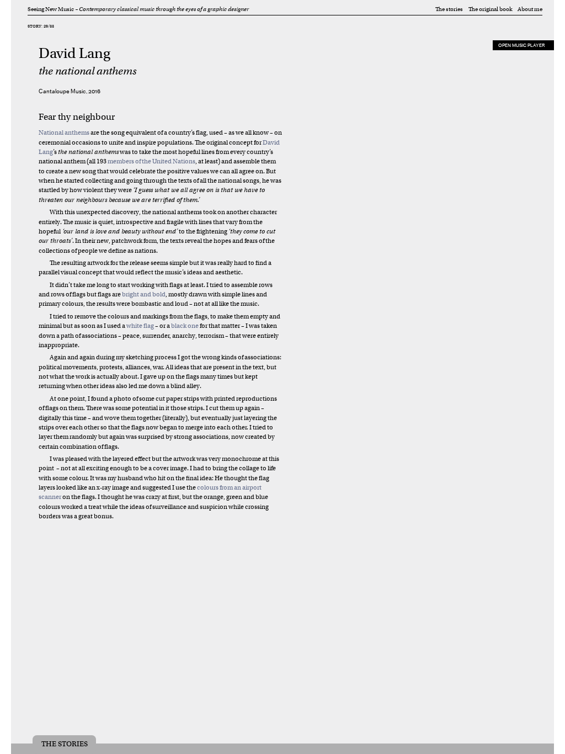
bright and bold (144, 294)
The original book (490, 9)
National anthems (64, 132)
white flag (140, 326)
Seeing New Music (51, 9)
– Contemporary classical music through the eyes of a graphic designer (162, 9)
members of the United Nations (151, 161)
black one (185, 326)
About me (530, 9)
